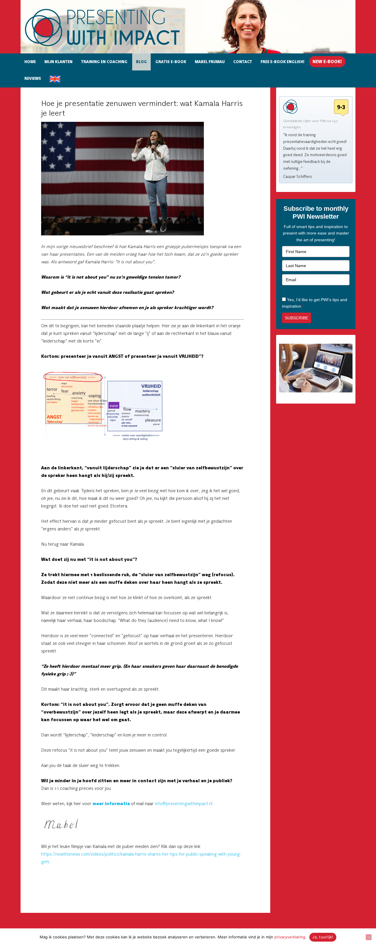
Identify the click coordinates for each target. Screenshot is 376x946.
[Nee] (369, 937)
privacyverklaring (289, 937)
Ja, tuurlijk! (322, 937)
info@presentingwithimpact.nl (183, 804)
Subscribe (296, 318)
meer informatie (111, 804)
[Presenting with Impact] (112, 47)
